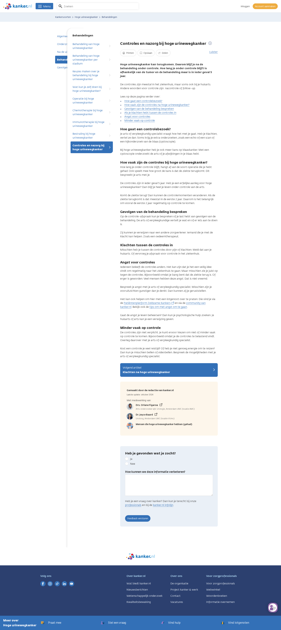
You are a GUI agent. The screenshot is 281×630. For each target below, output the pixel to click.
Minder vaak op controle (139, 120)
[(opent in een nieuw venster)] (43, 583)
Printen (130, 53)
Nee (132, 463)
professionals (133, 505)
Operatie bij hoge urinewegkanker (83, 100)
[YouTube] (71, 583)
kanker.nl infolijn (163, 505)
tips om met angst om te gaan (168, 307)
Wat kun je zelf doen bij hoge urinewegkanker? (87, 89)
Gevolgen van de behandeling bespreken (149, 108)
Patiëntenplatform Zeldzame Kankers (147, 303)
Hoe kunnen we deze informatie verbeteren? (155, 472)
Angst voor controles (137, 116)
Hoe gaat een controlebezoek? (143, 101)
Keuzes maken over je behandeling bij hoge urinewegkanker (86, 75)
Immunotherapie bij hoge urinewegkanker (88, 124)
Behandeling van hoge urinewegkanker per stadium (86, 59)
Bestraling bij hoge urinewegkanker (84, 135)
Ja (131, 459)
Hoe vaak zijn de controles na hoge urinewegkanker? (156, 105)
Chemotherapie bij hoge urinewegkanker (88, 112)
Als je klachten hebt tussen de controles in (150, 112)
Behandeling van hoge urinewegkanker (86, 46)
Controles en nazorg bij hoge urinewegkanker (88, 147)
